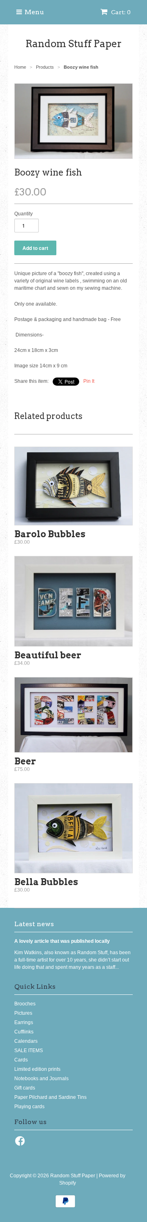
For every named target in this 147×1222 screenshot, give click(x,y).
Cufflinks (23, 1032)
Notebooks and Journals (41, 1078)
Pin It (88, 381)
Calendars (26, 1041)
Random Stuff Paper (73, 44)
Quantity (23, 214)
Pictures (23, 1013)
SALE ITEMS (28, 1050)
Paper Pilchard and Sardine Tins (50, 1097)
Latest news (34, 924)
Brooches (25, 1004)
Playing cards (29, 1106)
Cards (21, 1060)
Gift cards (24, 1088)
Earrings (23, 1022)
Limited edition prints (37, 1069)
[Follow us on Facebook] (21, 1143)
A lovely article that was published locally (62, 941)
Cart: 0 (120, 12)
